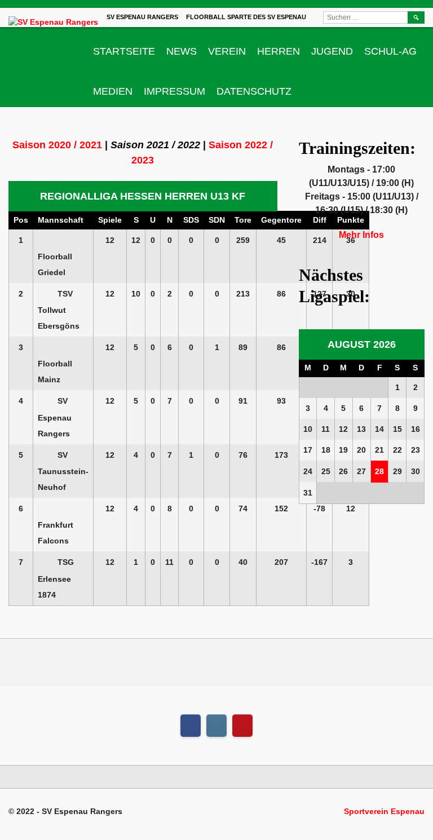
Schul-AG (390, 51)
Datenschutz (253, 91)
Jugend (332, 51)
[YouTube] (242, 725)
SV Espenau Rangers (142, 17)
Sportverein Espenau (384, 811)
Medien (112, 91)
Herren (278, 51)
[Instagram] (216, 725)
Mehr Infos (361, 235)
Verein (227, 51)
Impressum (174, 91)
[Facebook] (190, 725)
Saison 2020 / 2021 (57, 145)
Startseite (124, 51)
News (181, 51)
